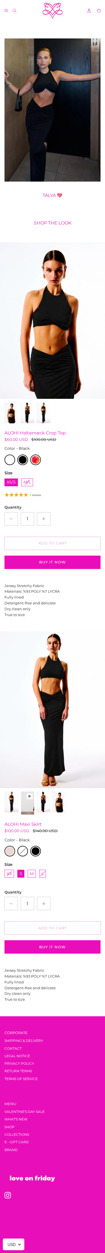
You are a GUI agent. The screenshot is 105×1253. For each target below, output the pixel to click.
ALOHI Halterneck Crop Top (35, 433)
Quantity (13, 507)
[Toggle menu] (6, 10)
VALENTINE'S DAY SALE (24, 1112)
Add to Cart (52, 543)
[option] (52, 320)
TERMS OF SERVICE (21, 1079)
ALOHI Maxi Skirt (23, 824)
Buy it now (52, 562)
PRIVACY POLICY (19, 1063)
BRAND (11, 1150)
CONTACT (13, 1048)
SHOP (9, 1127)
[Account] (86, 10)
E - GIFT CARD (16, 1142)
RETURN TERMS (18, 1071)
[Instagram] (7, 1195)
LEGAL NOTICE (17, 1056)
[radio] (9, 460)
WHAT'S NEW (15, 1119)
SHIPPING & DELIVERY (23, 1041)
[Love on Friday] (52, 11)
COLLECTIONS (16, 1134)
